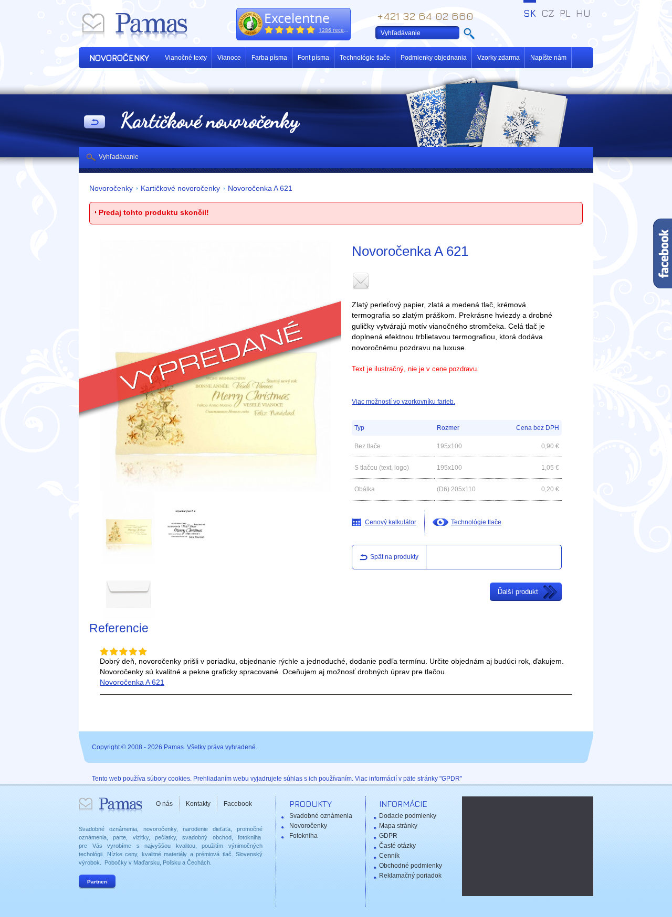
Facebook (238, 803)
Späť (94, 122)
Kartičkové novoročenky (180, 188)
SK (529, 13)
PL (565, 13)
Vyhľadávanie (119, 156)
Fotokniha (303, 835)
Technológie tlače (365, 57)
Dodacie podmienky (407, 815)
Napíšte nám (548, 57)
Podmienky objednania (434, 57)
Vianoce (229, 57)
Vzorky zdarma (498, 57)
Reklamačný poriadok (410, 875)
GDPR (388, 835)
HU (583, 13)
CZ (547, 13)
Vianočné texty (186, 57)
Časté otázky (397, 845)
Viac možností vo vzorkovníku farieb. (403, 401)
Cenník (389, 855)
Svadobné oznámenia (320, 815)
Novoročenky (111, 188)
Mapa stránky (398, 825)
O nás (164, 803)
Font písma (313, 57)
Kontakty (198, 803)
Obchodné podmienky (410, 865)
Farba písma (269, 57)
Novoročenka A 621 (260, 188)
